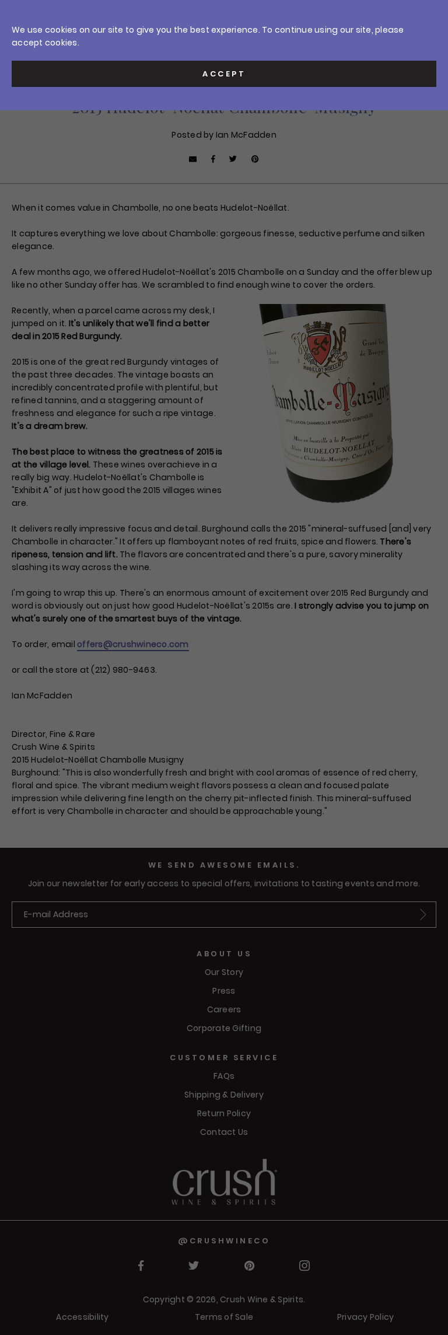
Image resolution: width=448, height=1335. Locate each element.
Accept (224, 73)
